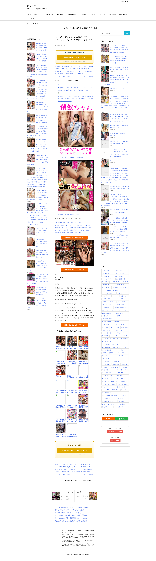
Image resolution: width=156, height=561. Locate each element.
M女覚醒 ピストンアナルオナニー (118, 88)
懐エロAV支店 (107, 401)
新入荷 (120, 304)
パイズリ (106, 347)
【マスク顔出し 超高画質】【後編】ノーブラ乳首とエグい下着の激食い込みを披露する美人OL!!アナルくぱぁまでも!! (37, 93)
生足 (121, 293)
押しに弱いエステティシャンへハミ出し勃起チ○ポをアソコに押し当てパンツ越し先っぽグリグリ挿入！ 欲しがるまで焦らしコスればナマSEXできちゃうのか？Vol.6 (75, 99)
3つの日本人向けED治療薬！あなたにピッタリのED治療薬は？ (73, 71)
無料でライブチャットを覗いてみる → (74, 450)
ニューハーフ (119, 355)
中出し (120, 270)
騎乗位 (120, 330)
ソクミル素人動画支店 (110, 290)
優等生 (116, 364)
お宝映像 (120, 313)
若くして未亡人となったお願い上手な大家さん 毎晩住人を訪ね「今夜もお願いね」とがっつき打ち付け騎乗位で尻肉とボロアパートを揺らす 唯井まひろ (115, 248)
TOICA (106, 270)
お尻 (115, 378)
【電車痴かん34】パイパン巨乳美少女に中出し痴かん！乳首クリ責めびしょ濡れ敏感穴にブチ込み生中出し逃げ (37, 131)
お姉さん (114, 367)
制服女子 (119, 316)
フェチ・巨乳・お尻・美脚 (110, 361)
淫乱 (105, 407)
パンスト (106, 358)
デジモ (121, 353)
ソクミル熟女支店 (119, 287)
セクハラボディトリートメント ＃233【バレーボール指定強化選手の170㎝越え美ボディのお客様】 (119, 229)
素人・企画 (106, 372)
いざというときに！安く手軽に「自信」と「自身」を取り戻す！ (74, 464)
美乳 (105, 310)
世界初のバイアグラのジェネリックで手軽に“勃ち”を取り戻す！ (74, 227)
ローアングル (107, 375)
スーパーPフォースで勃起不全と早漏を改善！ (67, 517)
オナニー (106, 350)
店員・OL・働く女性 (120, 347)
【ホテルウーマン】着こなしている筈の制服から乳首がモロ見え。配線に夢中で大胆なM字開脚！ (37, 303)
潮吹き (120, 333)
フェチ (123, 387)
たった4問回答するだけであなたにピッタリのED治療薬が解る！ (74, 467)
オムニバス (106, 392)
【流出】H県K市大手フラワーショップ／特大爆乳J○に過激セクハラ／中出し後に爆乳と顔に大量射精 (37, 159)
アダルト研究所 (115, 440)
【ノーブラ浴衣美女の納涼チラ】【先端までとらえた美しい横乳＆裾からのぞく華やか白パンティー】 (119, 220)
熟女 (105, 281)
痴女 (105, 327)
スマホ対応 (118, 407)
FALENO (75, 480)
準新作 (115, 390)
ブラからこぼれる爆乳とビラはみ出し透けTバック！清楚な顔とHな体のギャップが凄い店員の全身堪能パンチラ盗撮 (37, 195)
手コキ (124, 370)
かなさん (112, 160)
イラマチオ (122, 384)
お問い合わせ (73, 540)
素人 (105, 276)
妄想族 (121, 404)
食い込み (106, 304)
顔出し (106, 330)
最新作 (106, 316)
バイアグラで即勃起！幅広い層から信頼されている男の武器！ (73, 472)
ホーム (29, 23)
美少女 (120, 284)
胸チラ (106, 299)
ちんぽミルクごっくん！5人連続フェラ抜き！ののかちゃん (73, 157)
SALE (120, 299)
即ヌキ (105, 378)
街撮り (106, 324)
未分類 (36, 23)
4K (104, 367)
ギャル (121, 301)
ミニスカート (107, 301)
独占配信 (120, 279)
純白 (124, 338)
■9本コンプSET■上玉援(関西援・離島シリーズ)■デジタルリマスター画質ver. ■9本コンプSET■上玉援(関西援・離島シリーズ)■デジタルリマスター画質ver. (115, 79)
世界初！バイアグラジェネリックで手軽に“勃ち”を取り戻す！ (73, 225)
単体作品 (119, 276)
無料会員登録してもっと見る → (74, 57)
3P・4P (114, 387)
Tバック (115, 327)
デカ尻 (120, 324)
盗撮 (105, 336)
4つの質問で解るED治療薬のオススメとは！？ (69, 223)
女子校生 (106, 364)
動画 (123, 378)
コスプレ (106, 333)
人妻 (124, 281)
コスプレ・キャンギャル (110, 344)
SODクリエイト (108, 381)
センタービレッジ (108, 384)
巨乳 (105, 273)
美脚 (124, 327)
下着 (105, 387)
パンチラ (106, 279)
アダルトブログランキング (115, 431)
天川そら (89, 480)
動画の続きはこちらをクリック (74, 237)
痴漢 (124, 296)
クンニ (105, 390)
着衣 (120, 372)
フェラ (106, 296)
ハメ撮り (115, 281)
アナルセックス (121, 381)
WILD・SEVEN (82, 480)
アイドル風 (107, 318)
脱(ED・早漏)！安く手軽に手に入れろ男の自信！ (69, 74)
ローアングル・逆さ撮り (110, 338)
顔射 (124, 364)
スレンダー (107, 307)
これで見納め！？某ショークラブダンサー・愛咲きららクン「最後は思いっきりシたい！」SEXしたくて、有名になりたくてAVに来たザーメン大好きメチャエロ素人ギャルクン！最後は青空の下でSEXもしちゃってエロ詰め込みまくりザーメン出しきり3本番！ (115, 103)
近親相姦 (121, 375)
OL (115, 296)
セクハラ (120, 350)
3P (104, 355)
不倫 (124, 390)
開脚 (120, 398)
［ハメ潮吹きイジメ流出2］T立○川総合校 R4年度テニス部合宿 (42, 83)
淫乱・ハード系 (108, 404)
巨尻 (124, 395)
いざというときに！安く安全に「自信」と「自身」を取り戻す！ (74, 230)
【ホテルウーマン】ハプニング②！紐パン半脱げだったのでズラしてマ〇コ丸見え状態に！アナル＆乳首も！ (37, 279)
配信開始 (106, 313)
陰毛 (121, 401)
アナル (123, 367)
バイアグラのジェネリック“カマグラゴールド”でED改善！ (72, 69)
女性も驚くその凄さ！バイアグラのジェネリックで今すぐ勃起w (74, 66)
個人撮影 (106, 341)
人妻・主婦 (107, 293)
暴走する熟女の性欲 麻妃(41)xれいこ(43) (68, 214)
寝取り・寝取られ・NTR (110, 321)
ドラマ (123, 336)
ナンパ (114, 336)
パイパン (106, 398)
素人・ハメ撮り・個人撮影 (110, 395)
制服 (105, 370)
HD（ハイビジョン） (119, 310)
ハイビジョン (119, 273)
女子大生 (106, 284)
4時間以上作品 (107, 353)
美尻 (105, 287)
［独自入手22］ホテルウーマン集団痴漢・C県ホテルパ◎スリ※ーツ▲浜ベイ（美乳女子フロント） (37, 265)
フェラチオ (114, 370)
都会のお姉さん (121, 307)
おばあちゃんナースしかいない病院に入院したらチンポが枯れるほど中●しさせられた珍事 (37, 107)
